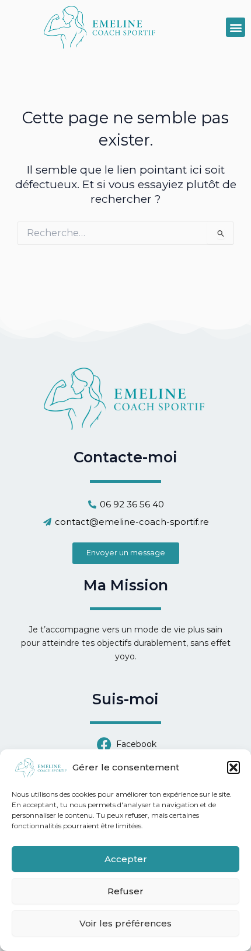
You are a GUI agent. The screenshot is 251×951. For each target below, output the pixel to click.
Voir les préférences (125, 923)
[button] (233, 767)
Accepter (125, 858)
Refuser (125, 891)
